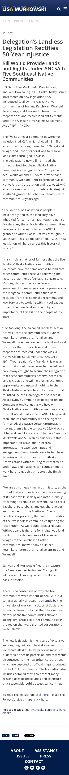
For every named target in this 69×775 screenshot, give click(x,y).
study (48, 600)
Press (6, 21)
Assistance (46, 750)
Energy (29, 710)
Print (6, 735)
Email (15, 735)
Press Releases (26, 21)
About (17, 750)
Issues (23, 756)
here (45, 695)
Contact (34, 761)
